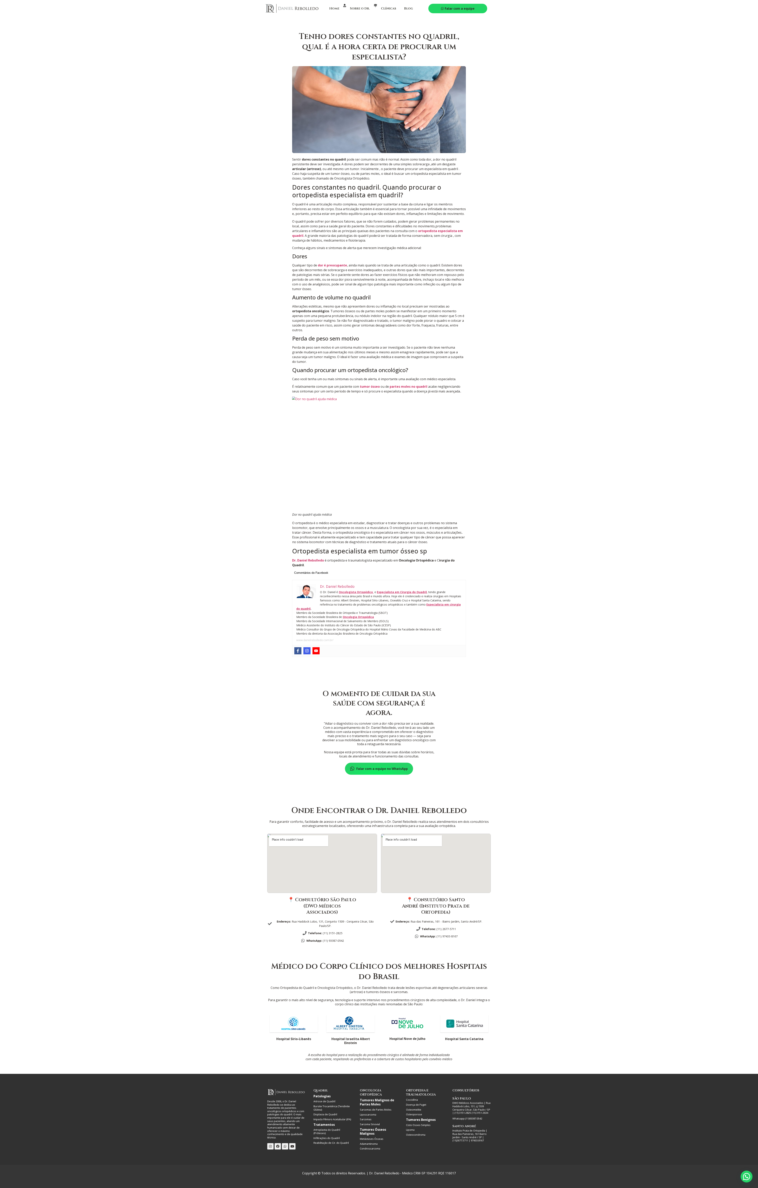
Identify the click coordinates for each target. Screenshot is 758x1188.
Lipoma (410, 1130)
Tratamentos (324, 1124)
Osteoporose (414, 1114)
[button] (746, 1176)
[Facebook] (297, 650)
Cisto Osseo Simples (418, 1125)
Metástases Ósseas (371, 1139)
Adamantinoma (369, 1144)
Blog (408, 8)
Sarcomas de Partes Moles (375, 1109)
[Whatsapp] (285, 1146)
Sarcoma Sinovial (370, 1124)
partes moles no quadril (408, 386)
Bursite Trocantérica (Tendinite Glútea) (331, 1107)
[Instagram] (307, 650)
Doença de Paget (416, 1104)
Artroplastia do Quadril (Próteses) (326, 1131)
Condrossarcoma (370, 1148)
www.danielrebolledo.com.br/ (314, 640)
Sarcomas (365, 1119)
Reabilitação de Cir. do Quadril (331, 1143)
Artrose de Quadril (324, 1101)
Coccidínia (412, 1099)
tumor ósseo (370, 386)
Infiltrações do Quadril (326, 1138)
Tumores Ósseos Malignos (373, 1131)
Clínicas (388, 8)
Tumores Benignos (421, 1119)
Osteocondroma (415, 1134)
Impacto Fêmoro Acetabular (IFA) (332, 1119)
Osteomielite (413, 1109)
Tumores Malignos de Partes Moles (377, 1102)
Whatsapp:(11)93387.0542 (467, 1118)
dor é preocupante (332, 265)
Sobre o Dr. (360, 8)
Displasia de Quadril (325, 1114)
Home (334, 8)
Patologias (322, 1096)
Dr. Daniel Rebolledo (308, 560)
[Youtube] (316, 650)
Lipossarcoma (368, 1114)
